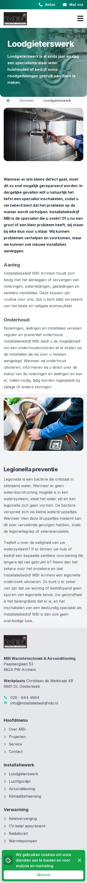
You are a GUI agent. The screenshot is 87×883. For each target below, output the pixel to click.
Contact (16, 751)
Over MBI (17, 729)
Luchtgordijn (20, 781)
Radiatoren (18, 833)
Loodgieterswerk (23, 774)
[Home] (8, 100)
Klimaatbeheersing (25, 796)
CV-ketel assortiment (27, 826)
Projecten (17, 736)
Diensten (27, 100)
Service (15, 744)
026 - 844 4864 (24, 697)
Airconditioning (22, 788)
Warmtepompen (23, 841)
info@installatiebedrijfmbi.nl (33, 703)
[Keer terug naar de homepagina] (15, 18)
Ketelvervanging (23, 818)
